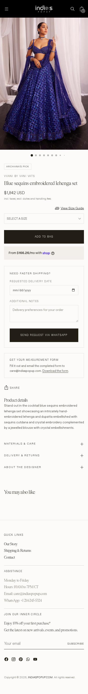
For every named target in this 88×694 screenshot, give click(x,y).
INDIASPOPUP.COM (40, 677)
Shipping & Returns (17, 550)
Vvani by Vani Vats (19, 176)
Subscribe (75, 643)
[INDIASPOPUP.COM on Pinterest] (21, 660)
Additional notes (24, 301)
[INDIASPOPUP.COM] (44, 9)
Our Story (11, 544)
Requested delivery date (31, 281)
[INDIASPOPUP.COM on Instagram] (14, 660)
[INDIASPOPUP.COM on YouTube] (35, 660)
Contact (9, 557)
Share (15, 387)
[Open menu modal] (6, 9)
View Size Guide (72, 208)
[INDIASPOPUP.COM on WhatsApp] (28, 660)
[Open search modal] (72, 9)
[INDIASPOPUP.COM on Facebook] (6, 660)
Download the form (55, 371)
